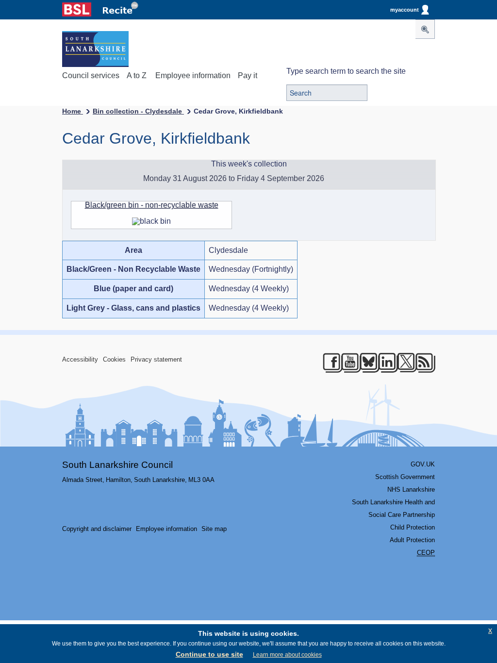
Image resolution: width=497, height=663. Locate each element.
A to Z (137, 75)
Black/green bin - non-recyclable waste (151, 205)
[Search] (425, 29)
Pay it (247, 75)
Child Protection (412, 527)
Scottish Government (405, 477)
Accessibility (80, 359)
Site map (214, 528)
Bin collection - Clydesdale (138, 111)
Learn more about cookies (287, 654)
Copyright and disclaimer (97, 528)
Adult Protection (412, 540)
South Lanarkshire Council (117, 465)
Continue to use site (209, 654)
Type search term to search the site (346, 71)
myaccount (404, 10)
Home (72, 111)
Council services (90, 75)
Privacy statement (156, 359)
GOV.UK (423, 464)
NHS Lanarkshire (411, 489)
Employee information (193, 75)
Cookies (114, 359)
